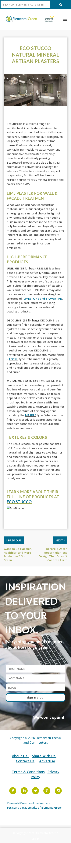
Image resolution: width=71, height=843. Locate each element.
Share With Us (44, 756)
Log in (36, 839)
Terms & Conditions (28, 771)
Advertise (47, 761)
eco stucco (19, 501)
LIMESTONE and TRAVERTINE (42, 298)
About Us (20, 756)
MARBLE (30, 415)
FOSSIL (13, 359)
